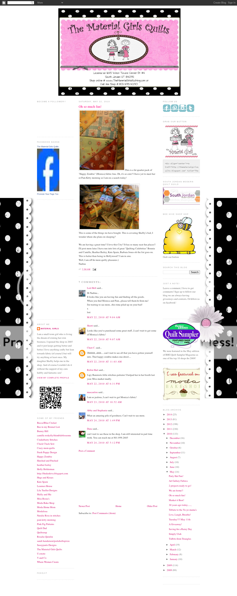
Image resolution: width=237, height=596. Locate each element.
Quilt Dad (42, 528)
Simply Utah (175, 534)
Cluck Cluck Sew (45, 443)
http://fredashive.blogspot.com (52, 473)
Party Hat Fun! (176, 476)
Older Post (152, 506)
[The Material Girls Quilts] (48, 190)
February (174, 554)
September (175, 452)
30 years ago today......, (180, 505)
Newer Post (84, 506)
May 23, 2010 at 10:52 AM (104, 402)
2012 (170, 424)
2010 (170, 433)
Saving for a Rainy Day (180, 529)
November (175, 442)
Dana (89, 428)
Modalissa (42, 511)
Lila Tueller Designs (47, 490)
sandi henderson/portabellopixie (53, 541)
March (173, 549)
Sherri (90, 325)
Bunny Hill (42, 431)
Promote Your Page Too (47, 194)
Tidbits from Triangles (180, 538)
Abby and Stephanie (97, 410)
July (172, 462)
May (172, 471)
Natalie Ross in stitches (48, 515)
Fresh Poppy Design (47, 452)
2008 (170, 570)
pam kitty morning (46, 519)
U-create (41, 553)
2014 (170, 414)
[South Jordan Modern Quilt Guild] (185, 203)
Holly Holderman (45, 469)
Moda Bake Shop (45, 503)
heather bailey (44, 465)
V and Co (41, 557)
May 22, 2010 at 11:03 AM (104, 361)
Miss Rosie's (43, 498)
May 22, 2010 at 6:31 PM (103, 383)
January (174, 559)
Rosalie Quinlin (45, 536)
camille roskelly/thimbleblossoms (54, 435)
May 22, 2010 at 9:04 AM (103, 317)
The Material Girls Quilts (48, 146)
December (175, 438)
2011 (170, 429)
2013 (170, 419)
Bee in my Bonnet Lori (48, 426)
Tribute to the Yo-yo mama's (183, 509)
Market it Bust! (176, 500)
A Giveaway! (175, 524)
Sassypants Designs (46, 545)
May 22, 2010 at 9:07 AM (103, 339)
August (174, 457)
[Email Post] (94, 269)
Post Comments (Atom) (104, 513)
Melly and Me (44, 494)
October (174, 447)
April (173, 544)
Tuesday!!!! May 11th (180, 519)
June (172, 467)
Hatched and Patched (47, 460)
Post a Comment (87, 450)
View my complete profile (53, 378)
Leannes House (44, 486)
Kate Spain (42, 481)
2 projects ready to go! (180, 485)
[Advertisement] (52, 259)
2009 (170, 565)
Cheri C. (91, 347)
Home (118, 506)
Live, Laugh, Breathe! (180, 514)
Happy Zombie (44, 456)
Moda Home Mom (46, 507)
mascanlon (92, 392)
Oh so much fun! (177, 495)
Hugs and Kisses (45, 477)
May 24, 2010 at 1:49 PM (103, 420)
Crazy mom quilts (46, 448)
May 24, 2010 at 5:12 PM (103, 442)
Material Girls (50, 329)
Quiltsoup (42, 532)
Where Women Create (48, 562)
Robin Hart (92, 370)
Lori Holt (91, 288)
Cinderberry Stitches (47, 439)
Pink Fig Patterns (45, 524)
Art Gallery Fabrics (178, 480)
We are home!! (176, 490)
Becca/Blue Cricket (47, 422)
